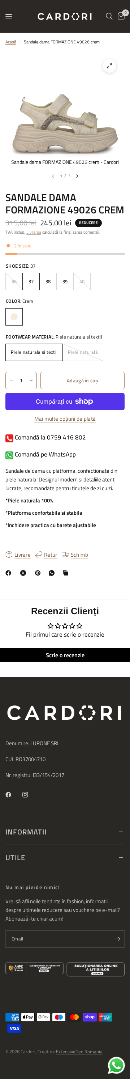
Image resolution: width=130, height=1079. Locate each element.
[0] (120, 16)
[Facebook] (9, 573)
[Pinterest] (39, 573)
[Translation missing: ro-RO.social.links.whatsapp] (53, 573)
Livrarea (33, 232)
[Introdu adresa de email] (117, 939)
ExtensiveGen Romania (79, 1051)
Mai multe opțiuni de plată (65, 419)
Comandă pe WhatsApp (44, 454)
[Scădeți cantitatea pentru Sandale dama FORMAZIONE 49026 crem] (11, 380)
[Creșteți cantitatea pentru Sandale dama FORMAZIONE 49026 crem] (31, 380)
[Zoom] (109, 66)
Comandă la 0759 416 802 (49, 437)
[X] (24, 573)
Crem (14, 317)
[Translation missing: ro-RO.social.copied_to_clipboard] (66, 573)
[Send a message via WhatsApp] (116, 1065)
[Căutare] (109, 16)
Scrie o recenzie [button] (65, 655)
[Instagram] (30, 795)
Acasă (10, 41)
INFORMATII (26, 831)
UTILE (15, 857)
